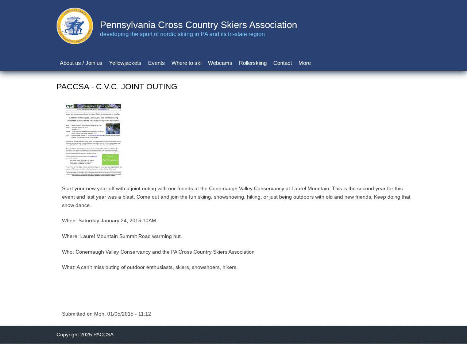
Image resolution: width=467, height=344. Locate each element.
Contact (282, 63)
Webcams (220, 63)
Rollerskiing (253, 63)
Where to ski (186, 63)
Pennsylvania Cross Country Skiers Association (198, 24)
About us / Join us (81, 63)
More (304, 63)
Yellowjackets (125, 63)
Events (156, 63)
